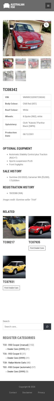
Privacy (41, 392)
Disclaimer (27, 392)
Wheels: (9, 116)
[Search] (47, 326)
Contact (13, 392)
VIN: (7, 97)
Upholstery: (11, 124)
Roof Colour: (11, 110)
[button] (46, 24)
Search (6, 321)
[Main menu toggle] (48, 5)
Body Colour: (11, 103)
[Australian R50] (13, 5)
